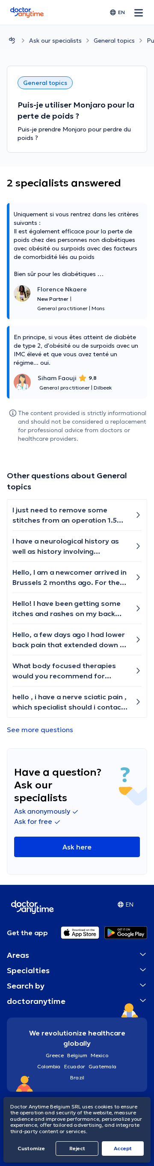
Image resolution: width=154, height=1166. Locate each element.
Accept (123, 1148)
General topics (114, 40)
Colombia (49, 1066)
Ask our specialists (55, 40)
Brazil (77, 1077)
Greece (55, 1055)
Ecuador (74, 1066)
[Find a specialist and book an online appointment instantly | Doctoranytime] (12, 40)
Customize (31, 1148)
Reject (77, 1148)
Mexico (99, 1055)
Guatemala (103, 1066)
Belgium (77, 1055)
